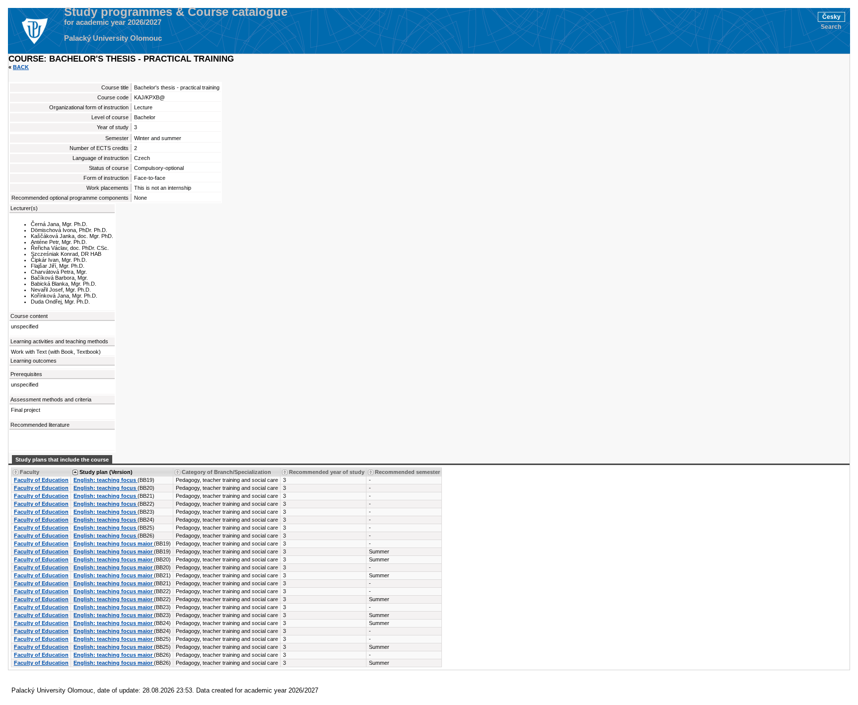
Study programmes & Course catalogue (175, 12)
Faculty (29, 472)
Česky (831, 16)
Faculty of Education (41, 480)
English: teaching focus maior (113, 544)
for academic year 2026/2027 (112, 22)
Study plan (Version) (106, 472)
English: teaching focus (105, 480)
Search (831, 26)
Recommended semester (407, 472)
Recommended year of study (326, 472)
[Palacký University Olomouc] (34, 31)
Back (21, 67)
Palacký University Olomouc (113, 38)
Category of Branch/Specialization (226, 472)
